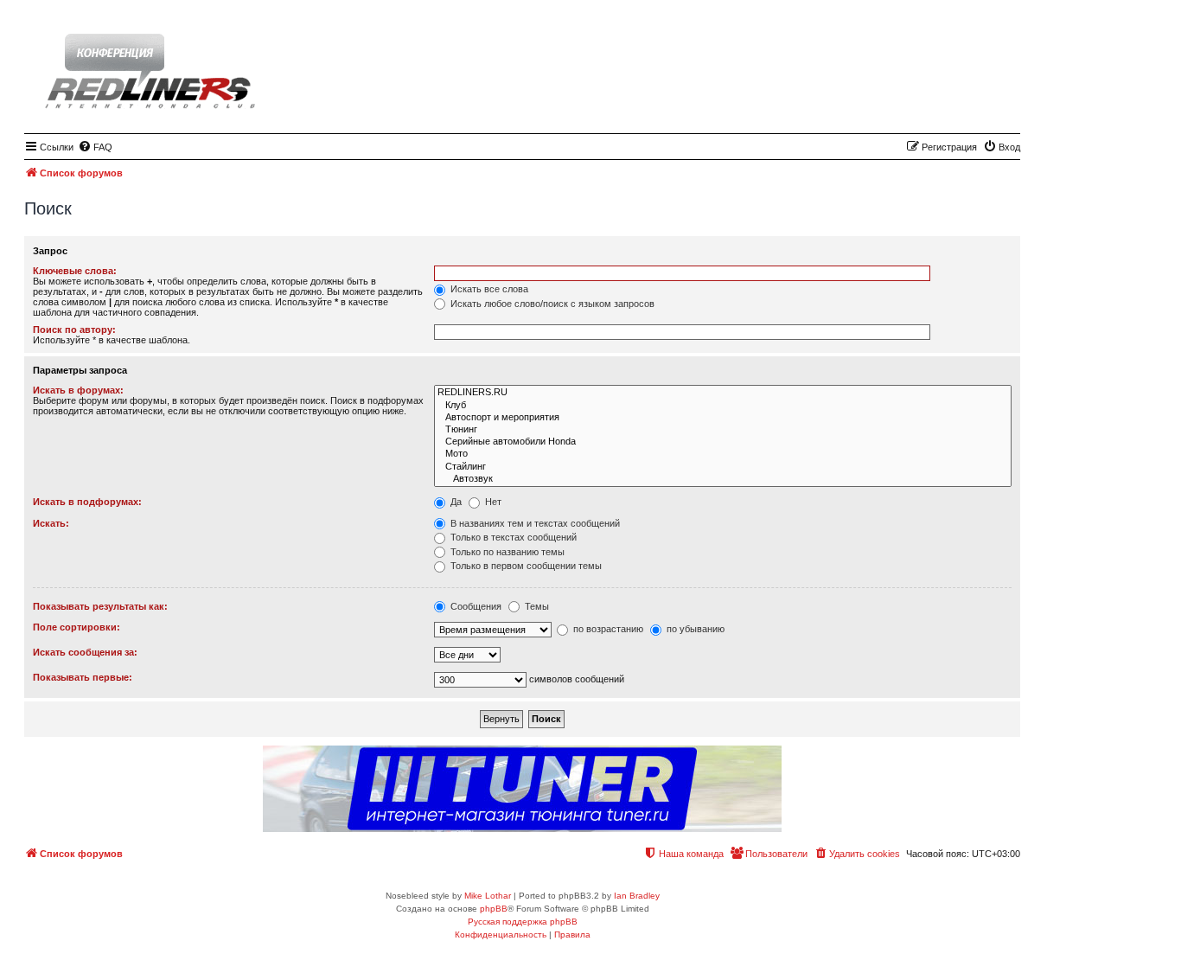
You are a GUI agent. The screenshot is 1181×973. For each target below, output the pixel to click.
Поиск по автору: (74, 329)
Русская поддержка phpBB (523, 921)
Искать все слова (488, 289)
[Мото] (723, 454)
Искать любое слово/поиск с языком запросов (551, 303)
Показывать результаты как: (100, 606)
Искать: (51, 523)
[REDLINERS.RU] (723, 393)
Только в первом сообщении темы (525, 565)
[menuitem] (95, 147)
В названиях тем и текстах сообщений (534, 523)
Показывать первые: (82, 677)
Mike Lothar (487, 895)
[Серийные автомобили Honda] (723, 442)
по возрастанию (607, 629)
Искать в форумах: (78, 390)
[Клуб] (723, 406)
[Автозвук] (723, 479)
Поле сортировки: (76, 627)
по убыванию (694, 629)
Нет (491, 501)
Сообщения (474, 606)
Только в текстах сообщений (512, 537)
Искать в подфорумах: (87, 501)
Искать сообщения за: (85, 652)
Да (455, 501)
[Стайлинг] (723, 467)
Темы (535, 606)
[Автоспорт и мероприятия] (723, 418)
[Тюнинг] (723, 430)
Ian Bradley (637, 895)
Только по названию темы (506, 552)
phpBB (494, 908)
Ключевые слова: (75, 271)
